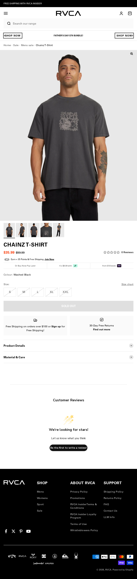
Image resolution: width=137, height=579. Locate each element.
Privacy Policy (79, 491)
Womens (42, 498)
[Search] (7, 23)
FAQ (106, 504)
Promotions (77, 498)
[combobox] (72, 24)
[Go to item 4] (46, 230)
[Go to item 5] (58, 230)
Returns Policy (113, 498)
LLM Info (109, 517)
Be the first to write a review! (68, 448)
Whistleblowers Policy (84, 530)
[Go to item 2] (21, 230)
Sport (40, 504)
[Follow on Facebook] (6, 531)
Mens (40, 491)
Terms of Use (78, 524)
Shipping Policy (113, 491)
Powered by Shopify (123, 569)
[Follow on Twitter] (13, 531)
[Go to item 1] (9, 230)
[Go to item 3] (34, 230)
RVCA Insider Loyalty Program (83, 516)
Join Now (49, 259)
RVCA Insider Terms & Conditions (83, 506)
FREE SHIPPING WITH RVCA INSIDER (23, 3)
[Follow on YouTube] (28, 531)
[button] (5, 13)
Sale (39, 510)
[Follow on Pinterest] (21, 531)
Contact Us (110, 510)
